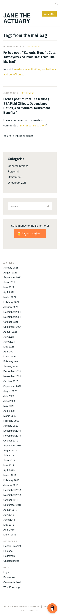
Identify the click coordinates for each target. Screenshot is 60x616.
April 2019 (9, 470)
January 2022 (10, 307)
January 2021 (10, 366)
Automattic (31, 610)
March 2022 (9, 297)
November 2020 (12, 376)
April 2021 (9, 351)
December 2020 (12, 371)
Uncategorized (17, 182)
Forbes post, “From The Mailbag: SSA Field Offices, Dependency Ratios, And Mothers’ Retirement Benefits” (26, 105)
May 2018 (8, 524)
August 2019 (10, 450)
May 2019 (8, 465)
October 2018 (10, 500)
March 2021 (9, 356)
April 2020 (9, 411)
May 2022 (8, 287)
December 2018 (12, 490)
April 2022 (9, 292)
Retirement (34, 46)
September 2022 (12, 277)
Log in (6, 572)
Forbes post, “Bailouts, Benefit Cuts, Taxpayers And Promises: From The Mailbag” (29, 57)
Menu (51, 13)
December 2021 (12, 312)
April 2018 (9, 529)
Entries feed (9, 577)
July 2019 (8, 455)
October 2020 (10, 381)
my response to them (33, 125)
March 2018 (9, 534)
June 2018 (9, 519)
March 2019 (9, 475)
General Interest (18, 166)
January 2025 (10, 267)
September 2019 (12, 445)
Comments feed (12, 582)
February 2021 (11, 361)
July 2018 (8, 514)
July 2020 (8, 396)
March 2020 (9, 416)
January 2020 (10, 425)
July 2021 (8, 336)
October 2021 (10, 322)
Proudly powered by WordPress (22, 606)
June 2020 (9, 401)
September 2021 (12, 326)
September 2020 (12, 386)
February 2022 (11, 302)
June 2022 (9, 282)
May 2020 (8, 406)
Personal (13, 171)
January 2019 (10, 485)
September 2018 (12, 505)
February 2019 (11, 480)
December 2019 (12, 430)
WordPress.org (11, 587)
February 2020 (11, 420)
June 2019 (9, 460)
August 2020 (10, 391)
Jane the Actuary (17, 18)
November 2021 (12, 317)
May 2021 (8, 346)
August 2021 (10, 331)
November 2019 (12, 435)
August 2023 (10, 272)
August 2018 (10, 510)
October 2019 (10, 440)
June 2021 (9, 341)
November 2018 (12, 495)
